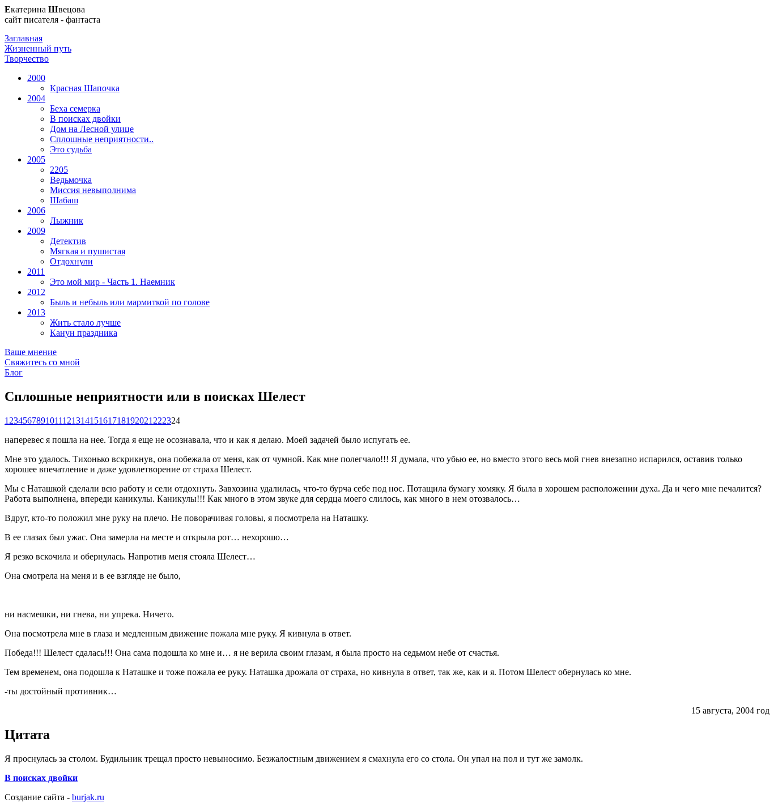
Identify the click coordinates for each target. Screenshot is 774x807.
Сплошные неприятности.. (102, 139)
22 (157, 420)
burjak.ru (88, 797)
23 (166, 420)
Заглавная (23, 38)
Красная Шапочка (85, 88)
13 (75, 420)
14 (85, 420)
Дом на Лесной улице (92, 129)
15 (94, 420)
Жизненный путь (38, 48)
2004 (36, 98)
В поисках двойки (85, 118)
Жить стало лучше (85, 322)
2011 (36, 271)
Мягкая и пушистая (87, 251)
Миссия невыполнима (93, 190)
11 (58, 420)
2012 (36, 292)
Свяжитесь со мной (42, 362)
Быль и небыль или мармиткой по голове (130, 302)
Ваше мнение (31, 352)
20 (139, 420)
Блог (14, 372)
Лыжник (66, 220)
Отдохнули (71, 261)
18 (121, 420)
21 (148, 420)
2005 (36, 159)
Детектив (68, 241)
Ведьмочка (71, 180)
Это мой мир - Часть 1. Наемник (112, 282)
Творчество (27, 58)
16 (103, 420)
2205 (59, 169)
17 (112, 420)
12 (66, 420)
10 (49, 420)
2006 (36, 210)
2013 (36, 312)
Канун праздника (83, 333)
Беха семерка (75, 108)
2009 (36, 231)
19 (130, 420)
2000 (36, 78)
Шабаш (64, 200)
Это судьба (71, 149)
